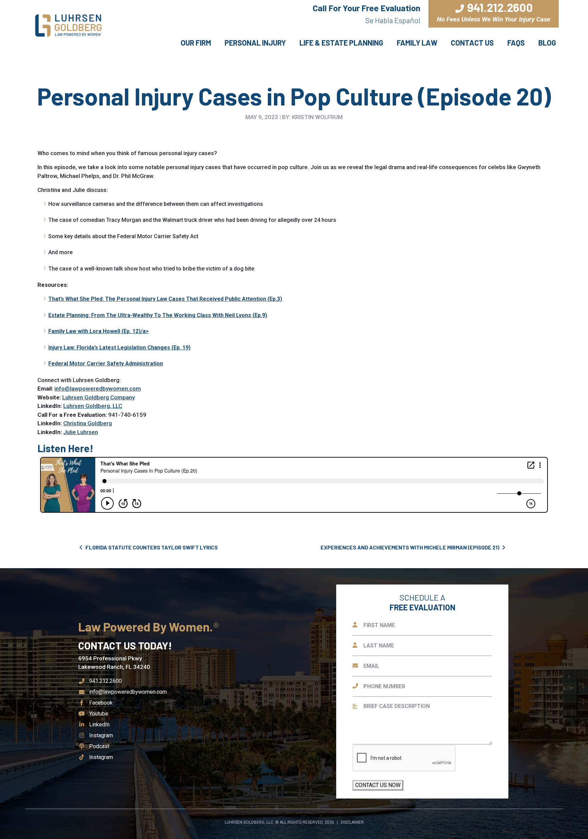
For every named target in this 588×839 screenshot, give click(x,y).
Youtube (98, 713)
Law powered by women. (146, 626)
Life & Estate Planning (341, 42)
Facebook (101, 703)
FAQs (516, 42)
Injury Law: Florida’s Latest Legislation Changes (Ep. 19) (119, 347)
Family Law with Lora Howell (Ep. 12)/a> (98, 331)
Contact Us (472, 42)
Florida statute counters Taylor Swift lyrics (151, 547)
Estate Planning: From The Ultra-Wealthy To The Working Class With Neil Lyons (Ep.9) (157, 315)
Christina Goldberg (87, 423)
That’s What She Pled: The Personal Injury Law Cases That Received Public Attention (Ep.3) (165, 299)
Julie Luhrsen (80, 432)
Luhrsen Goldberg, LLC (92, 405)
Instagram (101, 735)
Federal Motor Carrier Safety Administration (105, 363)
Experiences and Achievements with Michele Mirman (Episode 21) (410, 547)
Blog (547, 42)
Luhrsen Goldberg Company (98, 397)
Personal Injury (255, 42)
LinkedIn (99, 724)
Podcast (99, 746)
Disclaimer (352, 822)
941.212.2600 (105, 681)
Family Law (417, 42)
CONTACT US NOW (378, 785)
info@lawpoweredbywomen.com (97, 388)
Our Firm (196, 42)
